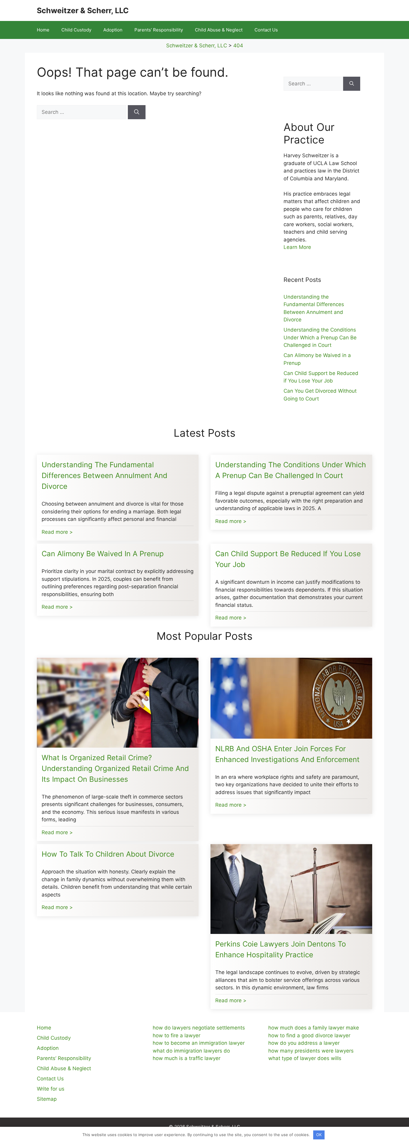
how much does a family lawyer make (313, 1028)
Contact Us (266, 30)
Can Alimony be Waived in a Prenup (103, 553)
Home (43, 30)
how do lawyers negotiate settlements (199, 1028)
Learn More (297, 247)
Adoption (112, 30)
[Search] (137, 112)
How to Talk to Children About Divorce (108, 854)
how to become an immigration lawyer (199, 1043)
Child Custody (76, 30)
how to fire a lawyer (176, 1035)
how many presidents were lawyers (311, 1051)
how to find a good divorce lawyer (309, 1035)
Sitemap (47, 1099)
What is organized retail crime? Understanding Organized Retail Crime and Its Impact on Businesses (115, 768)
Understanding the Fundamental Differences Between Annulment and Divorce (104, 475)
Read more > (57, 532)
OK (319, 1134)
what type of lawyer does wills (304, 1058)
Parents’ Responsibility (158, 30)
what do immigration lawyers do (191, 1051)
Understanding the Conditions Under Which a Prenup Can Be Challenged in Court (320, 337)
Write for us (50, 1089)
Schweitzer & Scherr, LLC (83, 10)
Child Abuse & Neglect (219, 30)
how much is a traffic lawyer (186, 1058)
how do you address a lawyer (304, 1043)
